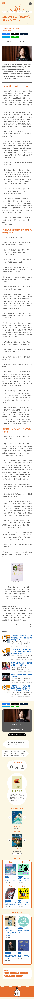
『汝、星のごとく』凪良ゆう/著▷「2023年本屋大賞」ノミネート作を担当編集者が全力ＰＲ (21, 651)
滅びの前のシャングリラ (9, 30)
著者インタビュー (21, 11)
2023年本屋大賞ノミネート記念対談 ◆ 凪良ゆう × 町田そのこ (21, 664)
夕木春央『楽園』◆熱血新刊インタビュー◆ (10, 903)
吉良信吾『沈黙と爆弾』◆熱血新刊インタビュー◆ (10, 956)
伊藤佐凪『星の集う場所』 (23, 931)
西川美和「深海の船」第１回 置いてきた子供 (23, 956)
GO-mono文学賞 (14, 973)
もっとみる (16, 854)
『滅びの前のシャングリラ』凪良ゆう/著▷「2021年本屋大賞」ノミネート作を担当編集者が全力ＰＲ (21, 688)
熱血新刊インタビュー (8, 28)
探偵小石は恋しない (9, 976)
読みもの (7, 876)
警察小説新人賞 (24, 973)
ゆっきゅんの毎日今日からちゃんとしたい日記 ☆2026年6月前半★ (10, 880)
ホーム (4, 11)
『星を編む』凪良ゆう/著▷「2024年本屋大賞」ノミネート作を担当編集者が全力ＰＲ (21, 638)
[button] (9, 817)
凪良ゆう (19, 28)
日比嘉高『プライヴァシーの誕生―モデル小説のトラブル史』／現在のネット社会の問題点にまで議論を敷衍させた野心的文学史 (14, 753)
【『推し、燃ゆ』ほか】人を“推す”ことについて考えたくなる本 (16, 743)
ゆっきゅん (19, 976)
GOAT (6, 973)
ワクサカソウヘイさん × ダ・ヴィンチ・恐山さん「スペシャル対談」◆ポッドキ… (23, 903)
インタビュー (11, 11)
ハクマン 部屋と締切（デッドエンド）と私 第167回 (23, 879)
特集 (19, 900)
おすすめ (7, 928)
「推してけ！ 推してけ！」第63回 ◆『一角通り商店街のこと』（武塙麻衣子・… (10, 933)
